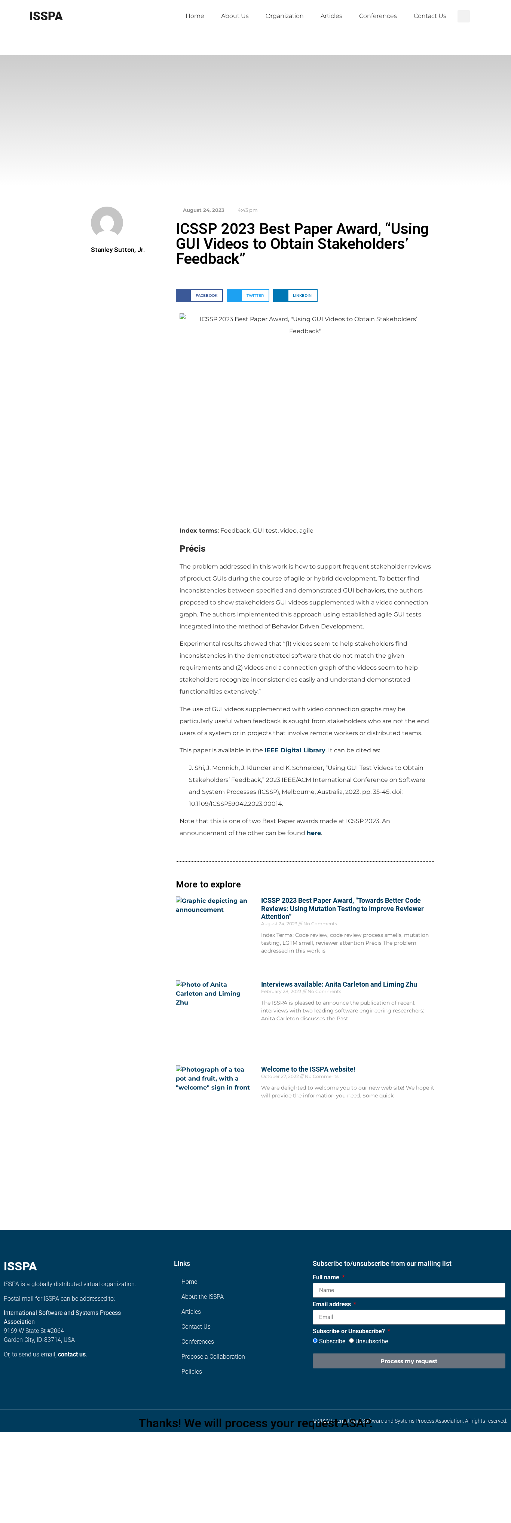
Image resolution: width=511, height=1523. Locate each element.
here (314, 833)
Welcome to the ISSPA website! (308, 1069)
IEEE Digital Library (294, 750)
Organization (285, 15)
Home (195, 15)
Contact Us (430, 15)
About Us (235, 15)
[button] (464, 16)
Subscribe (332, 1341)
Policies (191, 1371)
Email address (332, 1304)
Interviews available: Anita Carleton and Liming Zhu (339, 984)
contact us (72, 1354)
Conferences (378, 15)
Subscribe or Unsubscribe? (349, 1331)
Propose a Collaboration (213, 1356)
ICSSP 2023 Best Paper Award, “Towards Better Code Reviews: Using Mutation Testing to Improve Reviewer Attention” (342, 908)
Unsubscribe (371, 1341)
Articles (331, 15)
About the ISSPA (202, 1296)
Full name (327, 1277)
